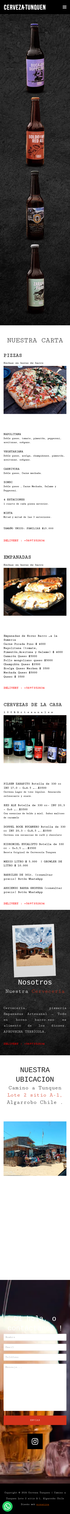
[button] (64, 7)
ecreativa (42, 1504)
